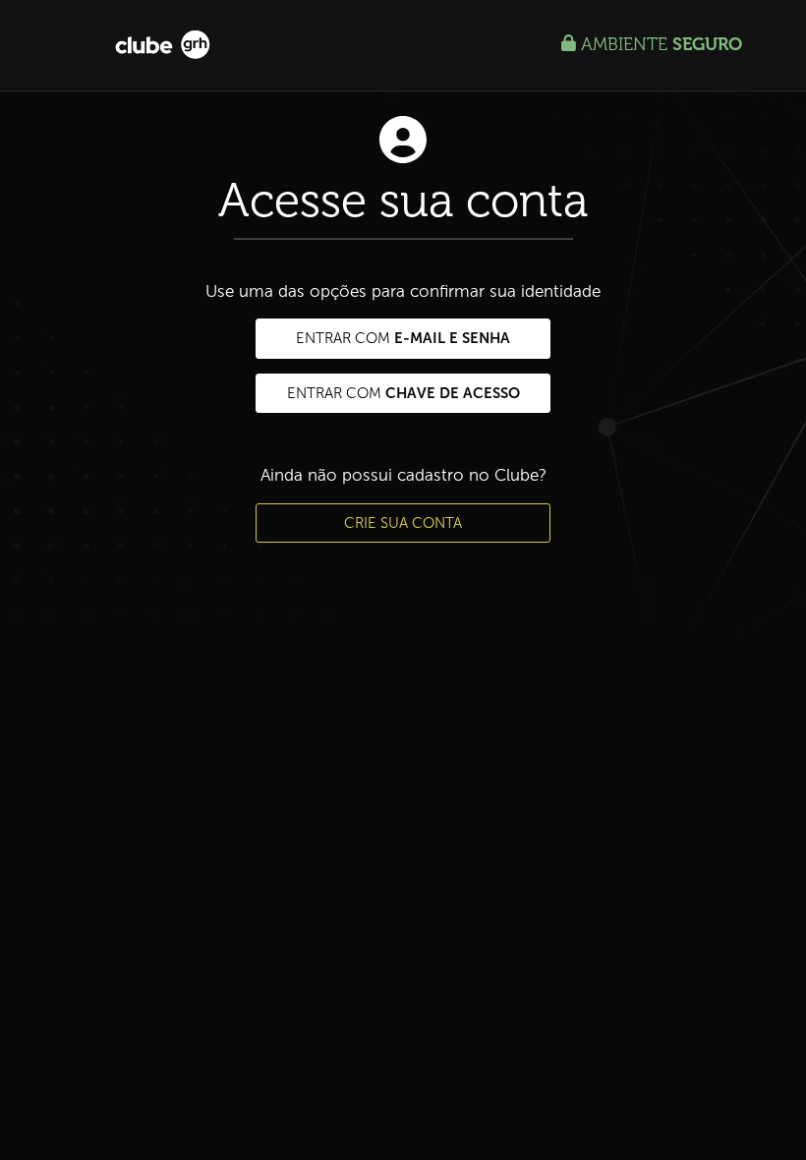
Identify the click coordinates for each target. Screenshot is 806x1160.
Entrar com (403, 337)
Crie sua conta (403, 523)
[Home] (162, 43)
